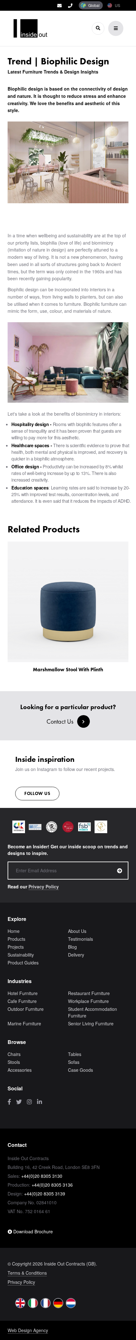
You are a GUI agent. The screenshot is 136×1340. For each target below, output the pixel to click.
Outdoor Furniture (26, 1009)
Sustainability (21, 955)
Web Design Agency (28, 1330)
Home (14, 931)
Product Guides (23, 962)
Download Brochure (32, 1231)
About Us (77, 931)
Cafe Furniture (22, 1001)
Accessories (20, 1070)
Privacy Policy (43, 886)
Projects (16, 947)
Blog (72, 947)
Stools (14, 1062)
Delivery (76, 955)
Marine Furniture (24, 1023)
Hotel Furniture (23, 993)
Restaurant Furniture (89, 993)
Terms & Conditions (27, 1273)
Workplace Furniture (88, 1001)
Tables (74, 1054)
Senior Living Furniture (91, 1023)
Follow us (37, 793)
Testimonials (80, 939)
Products (16, 939)
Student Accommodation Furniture (92, 1012)
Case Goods (80, 1070)
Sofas (73, 1062)
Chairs (14, 1054)
